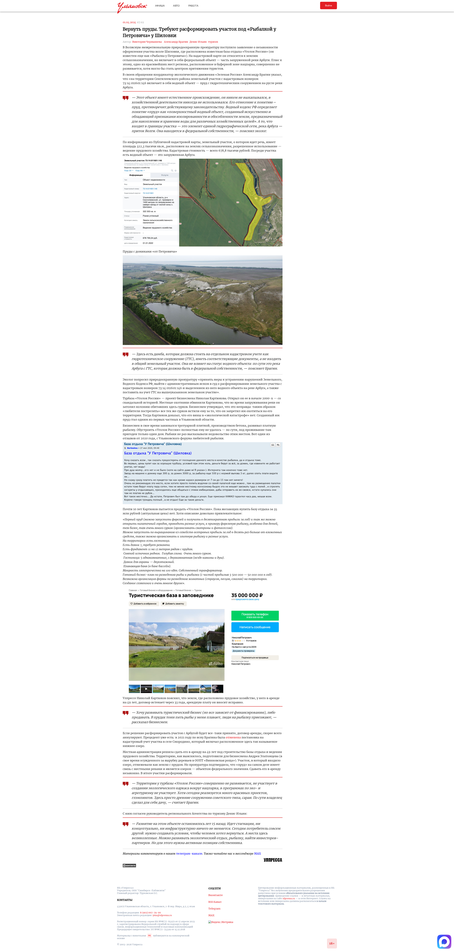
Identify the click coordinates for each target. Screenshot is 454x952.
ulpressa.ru (289, 898)
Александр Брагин (176, 41)
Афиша (160, 5)
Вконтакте (215, 895)
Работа (193, 5)
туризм (213, 41)
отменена (233, 737)
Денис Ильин (198, 41)
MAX (257, 853)
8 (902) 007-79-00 (150, 912)
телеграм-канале (189, 853)
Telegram (214, 908)
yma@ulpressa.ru (162, 915)
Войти (328, 5)
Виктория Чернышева (147, 41)
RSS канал (215, 901)
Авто (176, 5)
